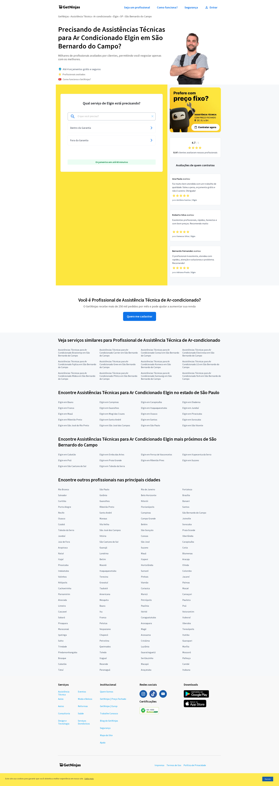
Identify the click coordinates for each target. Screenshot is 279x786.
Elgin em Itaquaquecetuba (154, 407)
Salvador (62, 495)
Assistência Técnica (81, 16)
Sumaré (145, 570)
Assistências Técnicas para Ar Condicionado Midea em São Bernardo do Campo (76, 376)
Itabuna (186, 669)
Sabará (61, 617)
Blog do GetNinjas (109, 720)
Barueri (186, 501)
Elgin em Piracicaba (192, 413)
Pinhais (144, 576)
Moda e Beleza (85, 698)
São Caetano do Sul (109, 541)
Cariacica (145, 588)
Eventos (82, 691)
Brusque (62, 658)
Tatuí (60, 669)
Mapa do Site (106, 735)
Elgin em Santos (149, 419)
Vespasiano (105, 629)
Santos (185, 506)
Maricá (144, 594)
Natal (61, 553)
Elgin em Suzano (190, 460)
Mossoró (186, 652)
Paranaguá (105, 669)
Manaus (103, 518)
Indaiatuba (63, 570)
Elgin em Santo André (110, 419)
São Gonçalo (147, 530)
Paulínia (145, 605)
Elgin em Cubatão (67, 454)
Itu (101, 611)
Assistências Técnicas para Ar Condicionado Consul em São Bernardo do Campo (160, 352)
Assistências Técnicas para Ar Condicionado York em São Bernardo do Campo (201, 376)
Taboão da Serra (66, 530)
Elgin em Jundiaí (190, 407)
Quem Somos (106, 691)
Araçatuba (146, 669)
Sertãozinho (147, 658)
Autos (61, 706)
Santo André (106, 512)
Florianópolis (147, 506)
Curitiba (62, 501)
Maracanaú (63, 629)
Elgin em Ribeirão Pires (152, 460)
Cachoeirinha (64, 588)
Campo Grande (148, 518)
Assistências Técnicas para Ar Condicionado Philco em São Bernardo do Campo (118, 376)
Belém (144, 524)
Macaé (185, 588)
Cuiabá (61, 524)
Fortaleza (187, 489)
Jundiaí (61, 535)
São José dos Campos (110, 530)
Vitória (103, 535)
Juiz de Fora (64, 541)
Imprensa (159, 765)
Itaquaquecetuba (108, 570)
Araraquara (146, 623)
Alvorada (62, 599)
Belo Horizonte (148, 495)
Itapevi (144, 559)
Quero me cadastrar (139, 316)
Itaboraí (186, 617)
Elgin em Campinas (109, 402)
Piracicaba (63, 565)
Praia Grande (188, 530)
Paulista (186, 599)
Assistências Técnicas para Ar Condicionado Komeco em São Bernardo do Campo (156, 364)
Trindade (62, 646)
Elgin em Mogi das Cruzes (112, 413)
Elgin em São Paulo (150, 425)
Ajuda (102, 742)
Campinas (146, 512)
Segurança (191, 7)
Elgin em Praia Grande (111, 460)
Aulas (61, 698)
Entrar (213, 7)
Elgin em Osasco (149, 413)
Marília (185, 646)
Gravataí (104, 582)
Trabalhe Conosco (109, 713)
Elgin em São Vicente (192, 425)
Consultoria (64, 713)
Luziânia (145, 646)
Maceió (103, 565)
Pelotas (103, 623)
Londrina (104, 553)
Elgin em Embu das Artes (112, 454)
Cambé (185, 663)
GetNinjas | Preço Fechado (113, 698)
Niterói (144, 501)
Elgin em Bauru (65, 402)
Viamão (144, 582)
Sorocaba (187, 524)
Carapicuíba (188, 541)
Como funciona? (167, 7)
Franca (103, 617)
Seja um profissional (137, 7)
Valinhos (62, 576)
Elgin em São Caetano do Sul (72, 466)
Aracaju (186, 559)
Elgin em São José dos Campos (115, 425)
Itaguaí (103, 658)
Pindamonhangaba (67, 652)
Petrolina (104, 640)
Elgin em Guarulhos (109, 407)
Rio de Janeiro (148, 489)
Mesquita (104, 599)
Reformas (83, 706)
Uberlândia (187, 535)
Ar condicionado (102, 16)
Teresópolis (188, 629)
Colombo (187, 570)
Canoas (144, 535)
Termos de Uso (174, 765)
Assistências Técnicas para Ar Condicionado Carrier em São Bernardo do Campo (119, 352)
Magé (143, 629)
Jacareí (185, 576)
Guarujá (103, 547)
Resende (104, 663)
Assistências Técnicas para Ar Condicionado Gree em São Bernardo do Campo (118, 364)
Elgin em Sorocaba (191, 419)
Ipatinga (62, 634)
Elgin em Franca (66, 407)
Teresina (104, 576)
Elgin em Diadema (191, 402)
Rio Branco (63, 489)
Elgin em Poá (64, 460)
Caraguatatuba (148, 617)
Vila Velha (104, 524)
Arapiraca (63, 547)
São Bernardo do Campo (138, 16)
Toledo (103, 652)
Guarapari (187, 640)
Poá (184, 605)
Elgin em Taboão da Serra (112, 466)
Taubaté (104, 588)
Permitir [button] (268, 779)
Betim (103, 559)
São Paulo (104, 489)
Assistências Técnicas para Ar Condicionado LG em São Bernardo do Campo (200, 364)
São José (145, 541)
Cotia (185, 547)
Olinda (185, 565)
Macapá (145, 663)
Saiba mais (89, 778)
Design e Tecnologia (63, 722)
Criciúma (145, 640)
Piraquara (63, 623)
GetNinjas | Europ (108, 706)
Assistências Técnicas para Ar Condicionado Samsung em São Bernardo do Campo (156, 376)
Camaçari (187, 594)
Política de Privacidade (195, 765)
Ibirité (144, 611)
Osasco (61, 518)
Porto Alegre (64, 506)
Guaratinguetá (148, 652)
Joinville (186, 518)
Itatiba (185, 634)
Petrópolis (146, 599)
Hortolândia (147, 565)
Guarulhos (105, 501)
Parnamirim (64, 594)
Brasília (186, 495)
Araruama (146, 634)
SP (121, 16)
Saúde (81, 713)
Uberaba (186, 623)
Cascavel (62, 611)
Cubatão (62, 663)
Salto (61, 640)
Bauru (102, 605)
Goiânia (103, 495)
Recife (61, 512)
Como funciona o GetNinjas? (77, 79)
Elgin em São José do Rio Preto (73, 425)
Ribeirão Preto (107, 506)
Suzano (144, 547)
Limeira (62, 605)
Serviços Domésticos (84, 722)
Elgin (115, 16)
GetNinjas (63, 16)
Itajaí (60, 559)
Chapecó (104, 634)
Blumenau (187, 553)
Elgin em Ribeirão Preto (70, 419)
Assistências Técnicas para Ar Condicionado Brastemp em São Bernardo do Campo (74, 352)
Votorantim (188, 611)
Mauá (143, 553)
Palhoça (186, 658)
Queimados (105, 646)
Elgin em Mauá (65, 413)
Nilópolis (62, 582)
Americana (105, 594)
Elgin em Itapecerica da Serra (196, 454)
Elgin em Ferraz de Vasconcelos (156, 454)
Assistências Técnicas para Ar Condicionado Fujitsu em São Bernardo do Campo (77, 364)
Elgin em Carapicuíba (151, 402)
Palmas (186, 582)
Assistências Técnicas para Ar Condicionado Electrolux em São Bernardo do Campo (198, 352)
